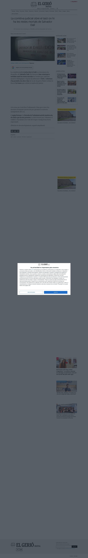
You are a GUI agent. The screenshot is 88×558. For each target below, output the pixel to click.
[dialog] (44, 279)
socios (32, 269)
